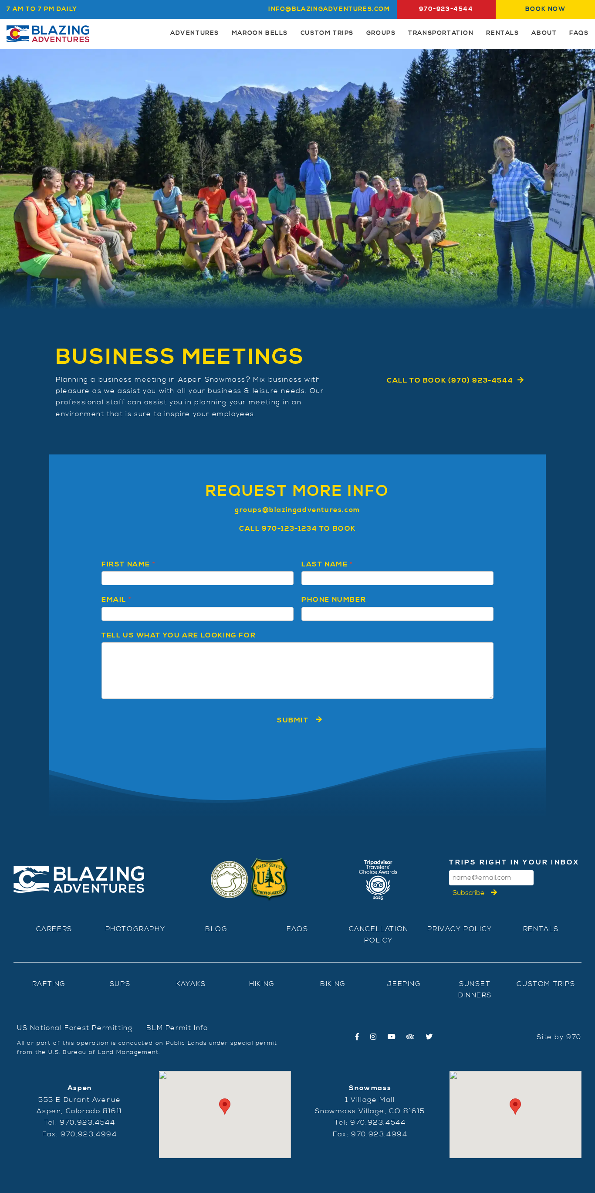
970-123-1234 (289, 528)
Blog (216, 929)
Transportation (440, 33)
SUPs (120, 983)
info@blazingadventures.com (329, 9)
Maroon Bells (260, 33)
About (544, 33)
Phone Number (333, 599)
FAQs (578, 33)
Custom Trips (327, 33)
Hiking (262, 983)
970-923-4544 (446, 9)
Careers (54, 929)
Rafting (49, 983)
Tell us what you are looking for (178, 635)
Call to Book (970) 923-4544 (450, 380)
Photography (135, 929)
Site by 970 (559, 1037)
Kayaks (191, 983)
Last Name (327, 564)
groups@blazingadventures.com (297, 509)
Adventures (194, 33)
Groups (381, 33)
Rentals (502, 33)
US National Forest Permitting (74, 1028)
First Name (128, 564)
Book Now (545, 9)
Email (116, 599)
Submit (293, 720)
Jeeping (404, 983)
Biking (333, 983)
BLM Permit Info (177, 1028)
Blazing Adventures (48, 33)
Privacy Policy (459, 929)
